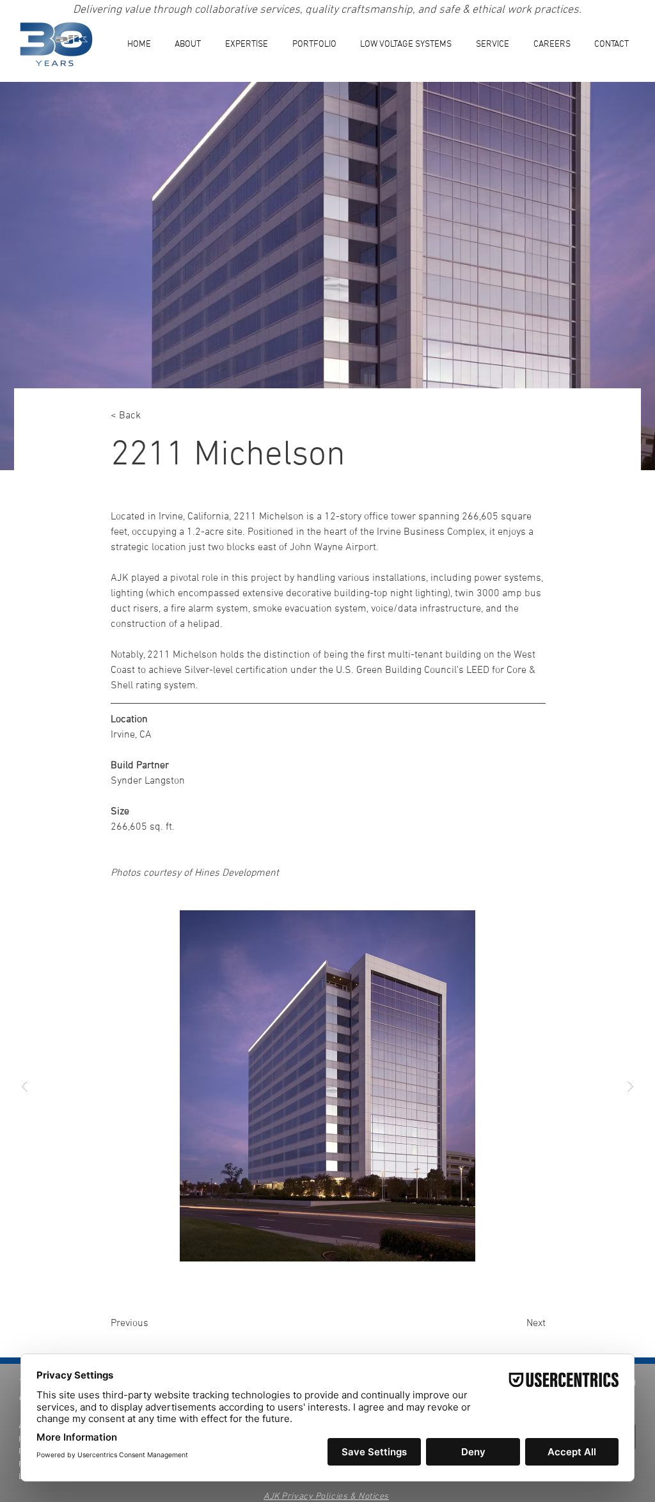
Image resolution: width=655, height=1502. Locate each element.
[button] (246, 44)
